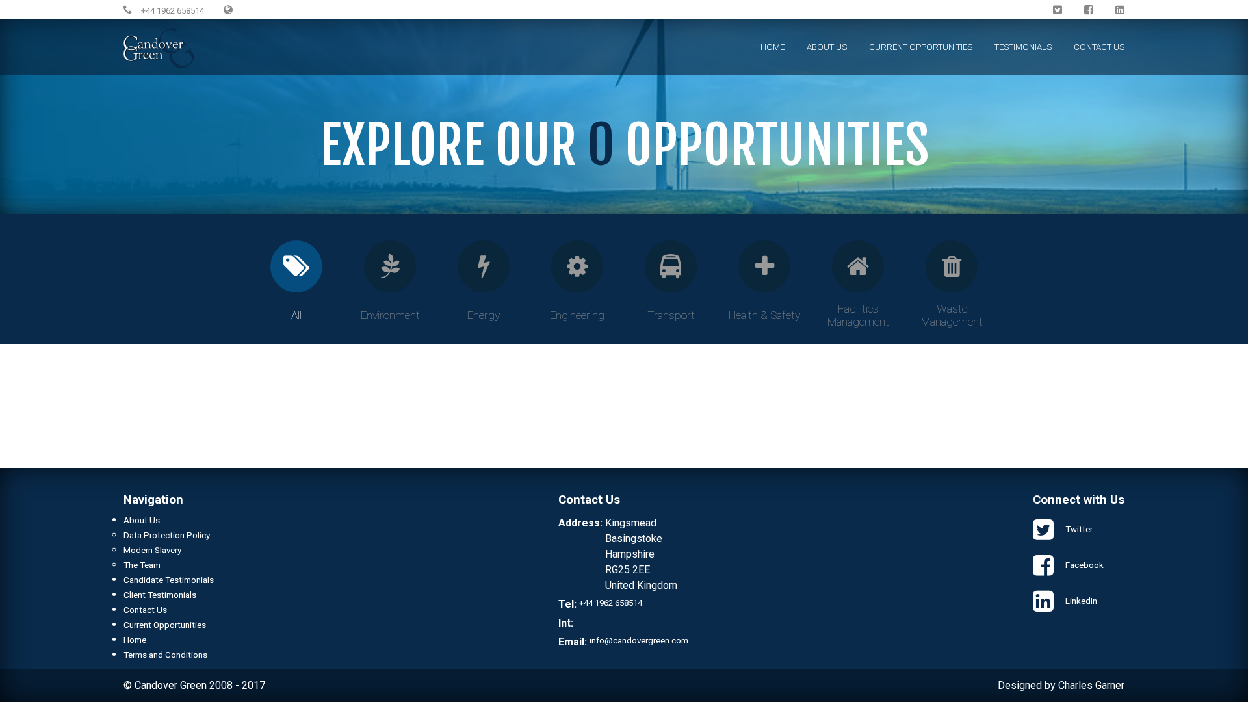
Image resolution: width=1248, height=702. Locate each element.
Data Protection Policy (167, 535)
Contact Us (1099, 47)
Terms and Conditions (165, 655)
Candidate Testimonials (169, 580)
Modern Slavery (152, 550)
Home (772, 47)
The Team (142, 565)
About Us (827, 47)
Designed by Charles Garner (1061, 685)
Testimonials (1023, 47)
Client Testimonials (160, 595)
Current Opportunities (920, 47)
